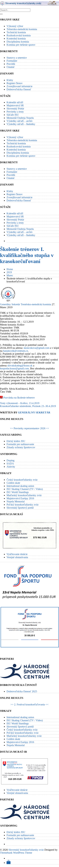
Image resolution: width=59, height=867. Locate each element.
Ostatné (10, 67)
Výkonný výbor (15, 26)
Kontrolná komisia (16, 38)
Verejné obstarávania (17, 557)
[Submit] (1, 14)
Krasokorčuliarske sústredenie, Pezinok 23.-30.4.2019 (28, 406)
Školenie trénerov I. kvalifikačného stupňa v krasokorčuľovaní (27, 255)
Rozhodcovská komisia (19, 35)
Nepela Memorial (16, 501)
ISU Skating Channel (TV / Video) (25, 489)
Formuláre (12, 60)
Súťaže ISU (13, 114)
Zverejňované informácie (19, 86)
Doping (10, 460)
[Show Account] (8, 862)
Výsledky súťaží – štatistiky (21, 124)
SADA (10, 463)
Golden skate (13, 482)
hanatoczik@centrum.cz (15, 350)
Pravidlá (11, 63)
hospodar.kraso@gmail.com (14, 368)
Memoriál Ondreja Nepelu (20, 117)
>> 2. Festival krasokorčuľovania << (29, 704)
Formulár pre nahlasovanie (20, 444)
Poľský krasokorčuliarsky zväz (23, 504)
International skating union (20, 486)
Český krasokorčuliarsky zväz (22, 479)
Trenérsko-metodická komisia (36, 304)
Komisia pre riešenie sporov (21, 44)
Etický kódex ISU (16, 441)
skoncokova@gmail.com (36, 347)
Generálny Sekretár (10, 304)
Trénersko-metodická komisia (22, 29)
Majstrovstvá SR (15, 105)
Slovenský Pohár (15, 108)
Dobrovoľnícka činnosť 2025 (22, 691)
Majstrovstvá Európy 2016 (20, 498)
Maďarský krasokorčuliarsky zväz (24, 495)
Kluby (10, 80)
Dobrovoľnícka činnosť (19, 89)
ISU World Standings (18, 492)
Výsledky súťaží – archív (20, 121)
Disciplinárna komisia (18, 41)
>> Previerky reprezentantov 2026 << (29, 428)
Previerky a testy (15, 111)
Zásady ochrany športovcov (21, 447)
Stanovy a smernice (17, 57)
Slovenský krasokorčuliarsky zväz (26, 849)
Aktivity (11, 466)
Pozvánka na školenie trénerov (19, 397)
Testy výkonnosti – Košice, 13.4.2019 (19, 403)
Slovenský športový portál (20, 507)
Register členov (15, 83)
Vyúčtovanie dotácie (17, 554)
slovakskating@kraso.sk (19, 365)
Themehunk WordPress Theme (16, 852)
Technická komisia (16, 32)
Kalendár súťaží (15, 102)
